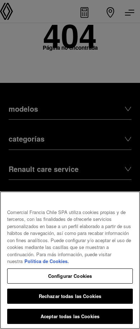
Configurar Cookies (70, 275)
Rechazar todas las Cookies (70, 296)
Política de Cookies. (46, 261)
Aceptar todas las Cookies (70, 316)
